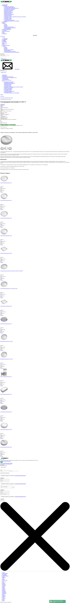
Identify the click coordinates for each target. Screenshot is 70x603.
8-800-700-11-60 (2, 36)
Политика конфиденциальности (5, 461)
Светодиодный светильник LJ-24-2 (6, 235)
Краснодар (4, 585)
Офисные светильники (8, 11)
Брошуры (5, 48)
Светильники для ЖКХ (8, 18)
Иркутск (3, 590)
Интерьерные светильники (8, 12)
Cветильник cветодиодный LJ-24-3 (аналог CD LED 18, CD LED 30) (11, 270)
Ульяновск (4, 589)
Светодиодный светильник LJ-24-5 (6, 429)
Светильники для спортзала (8, 9)
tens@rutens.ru (17, 69)
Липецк (3, 599)
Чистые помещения (7, 28)
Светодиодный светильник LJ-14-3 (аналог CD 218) (8, 288)
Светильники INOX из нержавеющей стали (11, 8)
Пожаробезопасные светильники (7, 76)
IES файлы (6, 25)
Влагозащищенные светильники (9, 83)
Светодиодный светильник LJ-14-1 (6, 182)
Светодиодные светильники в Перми (6, 463)
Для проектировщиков (6, 45)
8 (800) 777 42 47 (3, 58)
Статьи (3, 44)
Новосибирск (4, 574)
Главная (3, 37)
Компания (5, 38)
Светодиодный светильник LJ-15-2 (6, 394)
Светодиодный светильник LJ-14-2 (6, 200)
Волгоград (4, 584)
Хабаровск (4, 591)
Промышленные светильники (9, 14)
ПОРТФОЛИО (4, 39)
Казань (3, 576)
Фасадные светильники (8, 88)
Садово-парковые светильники (9, 91)
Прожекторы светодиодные (8, 10)
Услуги (3, 42)
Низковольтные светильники (9, 6)
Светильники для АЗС (8, 19)
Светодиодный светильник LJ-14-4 (6, 306)
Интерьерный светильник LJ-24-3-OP (6, 341)
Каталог (5, 24)
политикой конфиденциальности (20, 475)
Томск (3, 594)
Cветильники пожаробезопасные (9, 7)
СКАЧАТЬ (4, 46)
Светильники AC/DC (7, 17)
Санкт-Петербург (5, 573)
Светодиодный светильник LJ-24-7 (6, 411)
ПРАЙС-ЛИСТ (4, 43)
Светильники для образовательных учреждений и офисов (13, 86)
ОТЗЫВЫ (4, 40)
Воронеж (3, 583)
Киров (3, 600)
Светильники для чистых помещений (5, 79)
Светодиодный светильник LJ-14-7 (6, 323)
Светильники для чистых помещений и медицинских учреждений (15, 16)
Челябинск (4, 577)
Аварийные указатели (7, 15)
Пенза (3, 598)
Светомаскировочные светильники (10, 27)
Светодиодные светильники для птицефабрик (11, 52)
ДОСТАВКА (4, 41)
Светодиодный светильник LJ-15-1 (6, 376)
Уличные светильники (7, 13)
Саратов (3, 586)
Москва (3, 572)
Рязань (3, 597)
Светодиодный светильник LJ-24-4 (6, 253)
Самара (3, 579)
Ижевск (3, 587)
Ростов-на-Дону (4, 580)
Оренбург (3, 595)
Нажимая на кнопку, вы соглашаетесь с (13, 475)
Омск (3, 578)
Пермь (3, 582)
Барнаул (3, 588)
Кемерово (3, 596)
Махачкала (4, 593)
